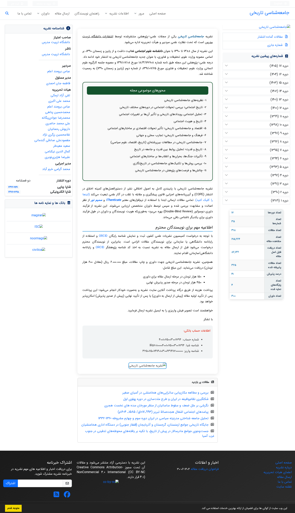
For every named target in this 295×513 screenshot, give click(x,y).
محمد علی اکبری (59, 100)
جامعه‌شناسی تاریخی (269, 13)
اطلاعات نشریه (118, 13)
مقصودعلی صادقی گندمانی (52, 140)
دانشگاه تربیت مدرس (56, 42)
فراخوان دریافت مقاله (205, 469)
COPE (199, 194)
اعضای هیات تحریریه (277, 472)
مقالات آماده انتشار (271, 36)
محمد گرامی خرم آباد (56, 169)
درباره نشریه (284, 467)
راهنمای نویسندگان (87, 13)
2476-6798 (13, 192)
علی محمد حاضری (58, 123)
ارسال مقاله (62, 13)
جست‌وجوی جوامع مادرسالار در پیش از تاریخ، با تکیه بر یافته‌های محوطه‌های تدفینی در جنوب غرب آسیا (149, 433)
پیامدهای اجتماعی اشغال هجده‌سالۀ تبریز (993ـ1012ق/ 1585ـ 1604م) (163, 411)
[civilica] (38, 249)
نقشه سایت (284, 486)
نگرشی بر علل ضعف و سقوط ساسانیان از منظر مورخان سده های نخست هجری (156, 405)
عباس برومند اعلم (58, 71)
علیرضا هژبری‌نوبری (57, 157)
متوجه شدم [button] (13, 508)
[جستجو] (8, 13)
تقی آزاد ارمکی (60, 95)
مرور (141, 13)
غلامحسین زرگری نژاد (56, 134)
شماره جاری (275, 45)
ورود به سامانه (44, 4)
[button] (199, 508)
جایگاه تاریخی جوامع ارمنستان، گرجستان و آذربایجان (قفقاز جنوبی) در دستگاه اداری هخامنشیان (145, 424)
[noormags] (38, 238)
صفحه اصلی (157, 13)
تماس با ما (24, 13)
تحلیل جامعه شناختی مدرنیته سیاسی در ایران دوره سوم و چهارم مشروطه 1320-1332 (153, 418)
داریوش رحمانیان (59, 129)
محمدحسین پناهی (57, 112)
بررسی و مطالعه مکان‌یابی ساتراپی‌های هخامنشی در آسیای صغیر (165, 392)
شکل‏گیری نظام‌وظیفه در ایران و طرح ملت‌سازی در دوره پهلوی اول (166, 399)
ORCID (103, 236)
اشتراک (10, 483)
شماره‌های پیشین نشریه (267, 56)
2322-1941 (13, 187)
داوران (45, 13)
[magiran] (39, 215)
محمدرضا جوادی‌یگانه (56, 117)
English (278, 4)
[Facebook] (67, 495)
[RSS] (56, 495)
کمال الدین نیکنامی (57, 151)
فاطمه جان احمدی (58, 83)
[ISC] (39, 226)
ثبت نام (15, 4)
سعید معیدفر (61, 145)
